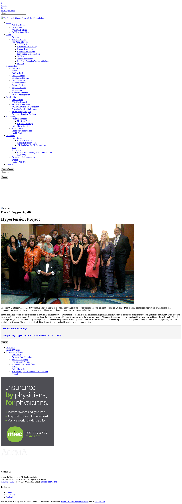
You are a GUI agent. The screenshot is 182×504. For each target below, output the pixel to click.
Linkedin (10, 497)
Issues (8, 35)
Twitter (9, 492)
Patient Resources (19, 119)
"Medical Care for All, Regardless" (31, 145)
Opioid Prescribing (25, 59)
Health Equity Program (21, 111)
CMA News (17, 27)
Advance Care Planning (27, 47)
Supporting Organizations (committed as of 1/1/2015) (32, 335)
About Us (10, 135)
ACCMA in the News (21, 32)
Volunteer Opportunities (22, 131)
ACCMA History (24, 140)
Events (14, 71)
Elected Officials (19, 39)
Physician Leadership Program (24, 109)
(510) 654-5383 (7, 482)
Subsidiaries (17, 150)
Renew (4, 6)
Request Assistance (20, 85)
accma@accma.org (49, 482)
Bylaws (15, 159)
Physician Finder (24, 121)
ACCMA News (18, 25)
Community (11, 116)
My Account (17, 90)
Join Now (16, 68)
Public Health (17, 128)
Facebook (10, 495)
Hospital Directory (25, 123)
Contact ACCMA (19, 162)
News (8, 22)
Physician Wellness (20, 92)
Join (3, 3)
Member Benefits (19, 83)
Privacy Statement (80, 502)
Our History (17, 138)
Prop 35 (20, 63)
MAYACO (100, 502)
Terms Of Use (67, 502)
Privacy (9, 164)
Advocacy (16, 37)
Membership (11, 66)
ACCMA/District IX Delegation (25, 107)
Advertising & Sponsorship (23, 157)
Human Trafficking (25, 49)
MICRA (20, 56)
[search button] (2, 16)
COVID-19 (22, 44)
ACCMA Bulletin (19, 30)
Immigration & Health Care (28, 54)
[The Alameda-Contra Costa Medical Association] (22, 18)
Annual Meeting (18, 75)
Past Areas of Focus (20, 42)
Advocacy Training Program (24, 114)
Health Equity (17, 133)
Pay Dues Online (19, 87)
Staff (14, 147)
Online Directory (19, 80)
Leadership (11, 97)
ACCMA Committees (21, 104)
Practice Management (21, 95)
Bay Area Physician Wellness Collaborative (35, 61)
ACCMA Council (19, 102)
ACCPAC (21, 155)
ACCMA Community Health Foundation (34, 152)
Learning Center (8, 10)
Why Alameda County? (15, 328)
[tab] (91, 328)
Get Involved (17, 73)
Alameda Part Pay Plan (27, 143)
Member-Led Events (20, 78)
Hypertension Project (26, 51)
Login (3, 8)
